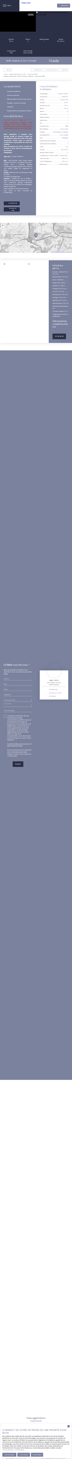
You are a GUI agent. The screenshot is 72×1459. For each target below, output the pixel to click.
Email (5, 689)
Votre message (9, 710)
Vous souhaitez (7, 703)
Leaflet (53, 252)
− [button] (2, 228)
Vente (6, 74)
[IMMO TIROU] (34, 5)
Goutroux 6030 (32, 74)
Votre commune (9, 700)
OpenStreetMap (61, 252)
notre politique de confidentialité (13, 1450)
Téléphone (7, 695)
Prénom (6, 679)
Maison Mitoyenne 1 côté (17, 74)
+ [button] (2, 225)
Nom (5, 684)
